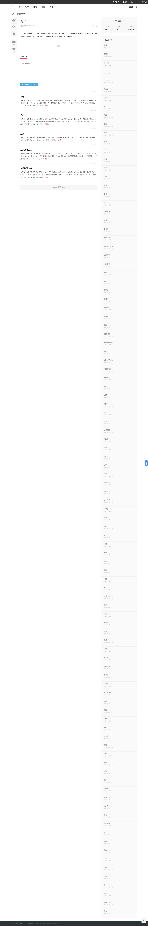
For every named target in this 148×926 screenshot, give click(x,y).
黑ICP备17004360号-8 (53, 923)
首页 (19, 7)
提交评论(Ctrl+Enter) (29, 84)
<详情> (46, 105)
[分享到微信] (14, 27)
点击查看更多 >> (58, 187)
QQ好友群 (14, 33)
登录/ (131, 7)
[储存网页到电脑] (96, 26)
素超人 (45, 923)
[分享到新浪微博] (14, 20)
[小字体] (90, 26)
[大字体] (88, 26)
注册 (135, 7)
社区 (35, 7)
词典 (12, 14)
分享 (27, 7)
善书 (52, 7)
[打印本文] (93, 26)
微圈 (43, 7)
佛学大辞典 (21, 14)
